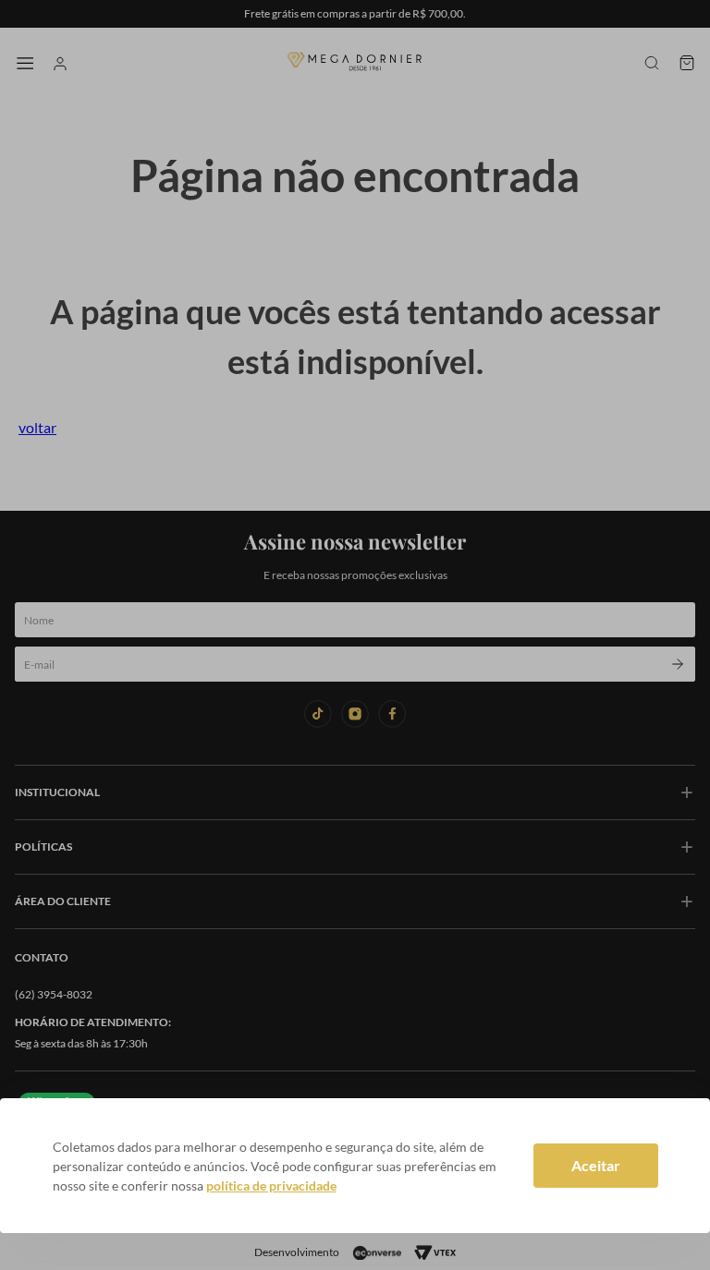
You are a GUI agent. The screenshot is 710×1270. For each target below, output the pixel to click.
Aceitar (595, 1165)
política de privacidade (271, 1185)
